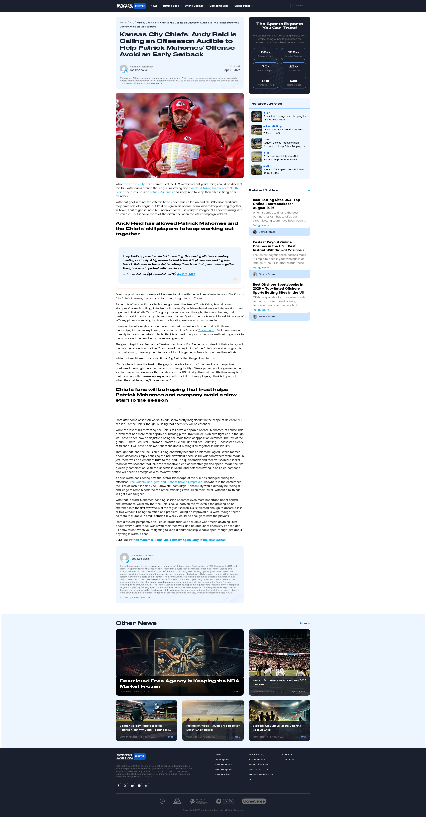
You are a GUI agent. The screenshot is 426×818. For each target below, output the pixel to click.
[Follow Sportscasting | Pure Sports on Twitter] (125, 785)
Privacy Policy (256, 755)
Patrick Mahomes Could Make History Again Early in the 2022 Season (177, 540)
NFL (132, 23)
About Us (287, 755)
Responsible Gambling (261, 775)
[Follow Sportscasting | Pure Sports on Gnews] (146, 786)
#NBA (266, 113)
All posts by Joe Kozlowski (133, 597)
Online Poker (242, 6)
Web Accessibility (259, 770)
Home (123, 23)
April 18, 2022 (186, 274)
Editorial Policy (257, 760)
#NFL (266, 139)
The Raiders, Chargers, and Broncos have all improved (166, 482)
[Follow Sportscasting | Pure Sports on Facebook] (118, 785)
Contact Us (288, 760)
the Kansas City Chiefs (138, 184)
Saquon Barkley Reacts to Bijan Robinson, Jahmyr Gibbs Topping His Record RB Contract (284, 145)
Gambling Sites (219, 6)
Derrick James (267, 232)
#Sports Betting (272, 126)
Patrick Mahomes (161, 192)
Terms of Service (258, 765)
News (154, 6)
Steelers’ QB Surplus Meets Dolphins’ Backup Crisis (283, 171)
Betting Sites (171, 6)
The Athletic (206, 330)
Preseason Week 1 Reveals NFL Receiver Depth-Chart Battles (280, 158)
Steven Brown (267, 274)
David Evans (126, 692)
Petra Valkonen (261, 737)
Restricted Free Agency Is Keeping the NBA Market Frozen (285, 118)
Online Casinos (194, 6)
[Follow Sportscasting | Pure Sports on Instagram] (139, 785)
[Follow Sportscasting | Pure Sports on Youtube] (132, 786)
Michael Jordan (199, 569)
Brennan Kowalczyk (130, 737)
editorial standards (227, 78)
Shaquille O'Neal (220, 571)
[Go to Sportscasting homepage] (131, 6)
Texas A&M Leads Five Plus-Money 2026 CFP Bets (283, 131)
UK (250, 780)
